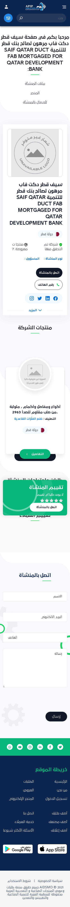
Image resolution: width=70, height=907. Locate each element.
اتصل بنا (28, 813)
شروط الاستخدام (19, 881)
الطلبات (29, 781)
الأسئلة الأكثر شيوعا (18, 830)
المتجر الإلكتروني (21, 798)
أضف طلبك (59, 813)
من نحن (62, 790)
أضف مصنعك (58, 822)
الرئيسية (60, 781)
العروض (28, 790)
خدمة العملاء (24, 822)
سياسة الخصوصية (50, 881)
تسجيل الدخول (56, 798)
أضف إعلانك (59, 830)
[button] (35, 310)
